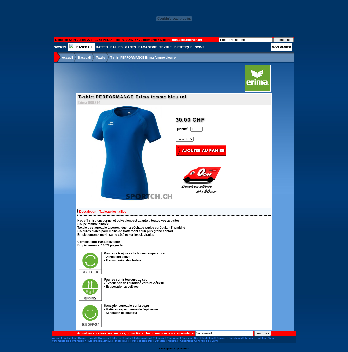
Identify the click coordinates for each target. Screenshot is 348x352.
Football (128, 337)
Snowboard (236, 337)
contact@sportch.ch (187, 40)
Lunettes (160, 340)
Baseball (84, 58)
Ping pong (173, 337)
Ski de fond (207, 337)
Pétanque (159, 337)
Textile (100, 58)
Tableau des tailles (112, 211)
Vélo (271, 337)
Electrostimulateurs (100, 340)
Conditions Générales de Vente (199, 340)
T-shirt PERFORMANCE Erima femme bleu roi (143, 58)
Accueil (67, 58)
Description (87, 211)
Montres (173, 340)
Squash (221, 337)
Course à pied (87, 337)
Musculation (143, 337)
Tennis (249, 337)
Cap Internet (181, 348)
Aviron (56, 337)
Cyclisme (104, 337)
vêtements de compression (69, 340)
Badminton (69, 337)
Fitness (116, 337)
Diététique (121, 340)
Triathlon (260, 337)
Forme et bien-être (141, 340)
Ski (196, 337)
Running (187, 337)
